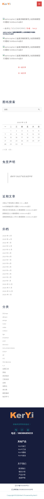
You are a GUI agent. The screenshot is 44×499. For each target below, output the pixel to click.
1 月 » (10, 150)
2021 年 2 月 (6, 277)
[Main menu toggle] (39, 3)
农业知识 (5, 376)
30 (16, 144)
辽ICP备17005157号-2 (22, 485)
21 (5, 141)
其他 (4, 372)
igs (3, 334)
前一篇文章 (22, 67)
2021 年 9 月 (6, 253)
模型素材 (5, 393)
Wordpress (6, 362)
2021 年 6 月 (6, 263)
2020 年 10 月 (7, 291)
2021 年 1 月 (6, 281)
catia (4, 327)
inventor (5, 338)
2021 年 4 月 (7, 270)
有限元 (4, 386)
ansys (4, 320)
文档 (4, 383)
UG (3, 358)
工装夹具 (5, 379)
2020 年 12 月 (7, 284)
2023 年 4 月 (7, 239)
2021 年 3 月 (6, 274)
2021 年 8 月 (7, 256)
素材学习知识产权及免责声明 (21, 176)
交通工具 (5, 369)
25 (27, 141)
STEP (4, 352)
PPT (4, 341)
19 (33, 137)
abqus (4, 317)
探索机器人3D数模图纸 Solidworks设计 (16, 213)
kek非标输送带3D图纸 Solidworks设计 (16, 206)
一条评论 (6, 28)
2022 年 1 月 (6, 243)
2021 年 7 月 (6, 260)
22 (11, 141)
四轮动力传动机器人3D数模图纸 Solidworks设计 (19, 210)
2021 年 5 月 (6, 267)
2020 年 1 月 (7, 294)
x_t (3, 365)
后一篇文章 (22, 73)
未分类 (4, 390)
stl (3, 355)
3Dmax (5, 313)
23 (16, 141)
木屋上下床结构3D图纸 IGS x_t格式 (15, 203)
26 (33, 141)
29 (11, 144)
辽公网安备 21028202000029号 (22, 489)
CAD (4, 324)
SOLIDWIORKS (18, 28)
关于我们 (22, 463)
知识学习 (5, 397)
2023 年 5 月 (7, 236)
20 (39, 137)
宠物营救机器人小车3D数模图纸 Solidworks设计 (19, 217)
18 (27, 137)
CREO (4, 331)
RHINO (5, 345)
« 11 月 (4, 150)
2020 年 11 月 (7, 288)
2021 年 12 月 (7, 246)
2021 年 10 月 (7, 249)
